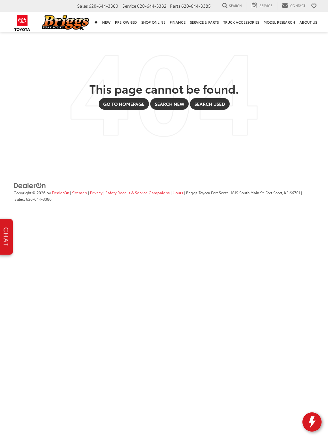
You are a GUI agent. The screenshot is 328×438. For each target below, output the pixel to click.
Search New (169, 104)
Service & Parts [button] (204, 22)
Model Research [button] (279, 22)
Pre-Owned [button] (126, 22)
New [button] (106, 22)
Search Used (209, 104)
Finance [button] (177, 22)
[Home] (96, 22)
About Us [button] (308, 22)
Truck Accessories (241, 22)
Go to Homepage (123, 104)
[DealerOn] (29, 185)
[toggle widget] (312, 422)
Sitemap (79, 192)
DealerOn (60, 192)
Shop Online (153, 22)
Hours (178, 192)
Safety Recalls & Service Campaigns (137, 192)
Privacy (96, 192)
